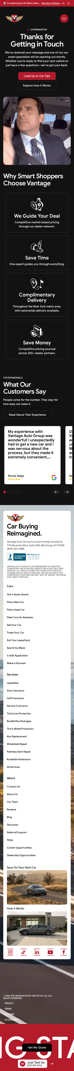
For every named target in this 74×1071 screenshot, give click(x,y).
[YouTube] (50, 952)
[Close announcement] (69, 3)
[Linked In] (37, 952)
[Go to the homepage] (16, 518)
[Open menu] (64, 18)
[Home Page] (15, 18)
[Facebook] (63, 952)
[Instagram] (10, 952)
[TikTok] (23, 952)
